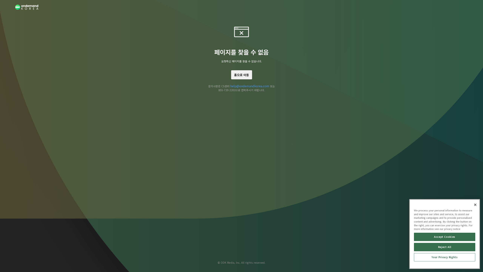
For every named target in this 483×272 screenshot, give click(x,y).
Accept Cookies (444, 237)
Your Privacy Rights (444, 257)
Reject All (444, 247)
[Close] (475, 205)
